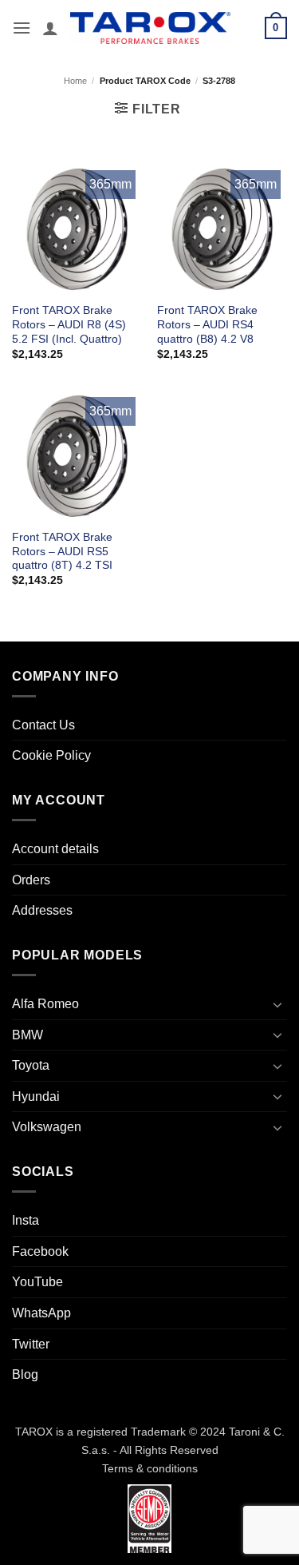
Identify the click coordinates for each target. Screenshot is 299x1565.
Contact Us (43, 725)
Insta (25, 1220)
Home (75, 80)
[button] (21, 27)
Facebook (40, 1251)
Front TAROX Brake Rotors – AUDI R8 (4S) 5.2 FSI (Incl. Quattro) (69, 324)
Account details (55, 849)
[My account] (50, 28)
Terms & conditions (150, 1468)
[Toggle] (277, 1004)
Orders (31, 880)
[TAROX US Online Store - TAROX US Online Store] (150, 27)
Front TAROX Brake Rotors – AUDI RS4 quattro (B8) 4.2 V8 (207, 324)
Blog (25, 1374)
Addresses (42, 910)
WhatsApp (41, 1313)
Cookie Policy (51, 755)
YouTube (37, 1282)
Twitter (30, 1344)
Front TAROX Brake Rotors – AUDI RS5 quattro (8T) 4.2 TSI (62, 551)
